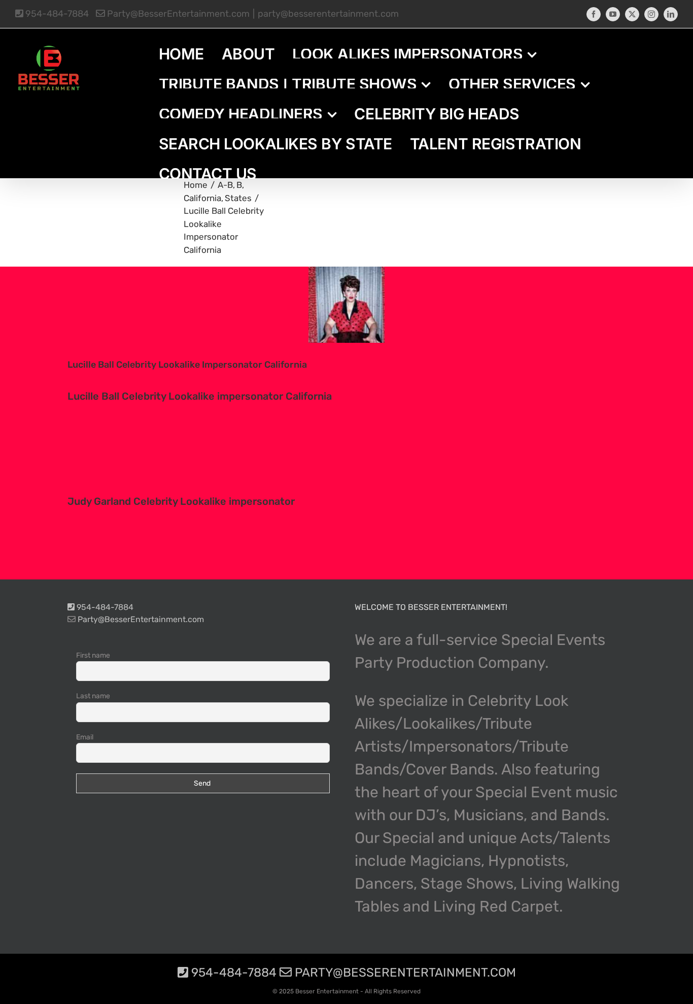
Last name (93, 696)
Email (84, 737)
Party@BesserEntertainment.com (177, 13)
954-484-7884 (56, 13)
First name (93, 655)
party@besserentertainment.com (328, 13)
